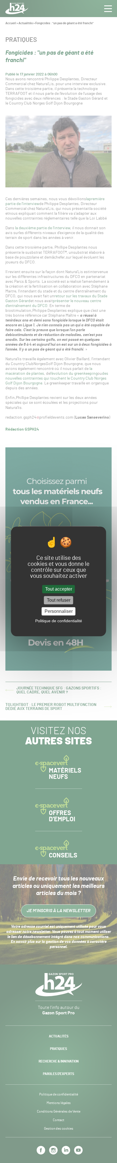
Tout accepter (58, 589)
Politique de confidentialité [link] (58, 621)
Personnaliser (59, 611)
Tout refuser (58, 600)
